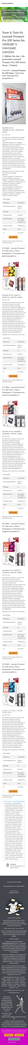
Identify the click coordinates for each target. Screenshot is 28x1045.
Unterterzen (16, 984)
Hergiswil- (23, 984)
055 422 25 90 (14, 891)
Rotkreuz (4, 979)
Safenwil (9, 982)
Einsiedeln (9, 984)
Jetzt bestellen (13, 237)
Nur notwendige (19, 1035)
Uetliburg (4, 984)
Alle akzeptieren (8, 1035)
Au (13, 982)
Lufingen (17, 979)
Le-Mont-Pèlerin (12, 985)
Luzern (13, 980)
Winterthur (23, 982)
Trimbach (19, 985)
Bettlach (17, 982)
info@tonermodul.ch (14, 892)
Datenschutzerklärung (14, 1039)
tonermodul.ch (7, 3)
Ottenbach (4, 985)
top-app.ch (18, 1042)
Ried (17, 980)
